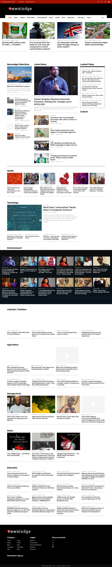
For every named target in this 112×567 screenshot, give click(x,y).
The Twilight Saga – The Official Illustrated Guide (18, 454)
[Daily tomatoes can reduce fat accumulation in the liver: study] (14, 178)
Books (8, 451)
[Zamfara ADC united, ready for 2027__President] (14, 30)
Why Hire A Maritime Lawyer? (18, 86)
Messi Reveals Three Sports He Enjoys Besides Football (42, 368)
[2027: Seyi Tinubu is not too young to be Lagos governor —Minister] (18, 404)
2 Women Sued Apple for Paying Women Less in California (69, 238)
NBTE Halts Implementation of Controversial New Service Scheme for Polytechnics (93, 510)
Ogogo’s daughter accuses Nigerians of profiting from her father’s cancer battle (27, 293)
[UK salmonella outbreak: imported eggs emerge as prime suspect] (69, 30)
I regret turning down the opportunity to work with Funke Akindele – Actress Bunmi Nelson (83, 272)
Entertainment (37, 96)
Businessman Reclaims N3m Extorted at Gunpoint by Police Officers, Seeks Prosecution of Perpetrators (22, 114)
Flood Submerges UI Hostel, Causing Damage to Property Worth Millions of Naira (23, 101)
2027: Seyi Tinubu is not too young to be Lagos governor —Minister (18, 418)
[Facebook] (98, 2)
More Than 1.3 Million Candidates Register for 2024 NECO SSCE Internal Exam (18, 499)
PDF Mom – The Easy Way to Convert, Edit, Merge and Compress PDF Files (51, 238)
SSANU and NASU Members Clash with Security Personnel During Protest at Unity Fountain (68, 510)
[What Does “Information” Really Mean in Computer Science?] (24, 218)
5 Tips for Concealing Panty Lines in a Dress (67, 333)
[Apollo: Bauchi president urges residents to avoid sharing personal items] (64, 178)
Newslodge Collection (12, 84)
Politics (3, 40)
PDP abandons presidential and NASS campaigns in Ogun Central (63, 144)
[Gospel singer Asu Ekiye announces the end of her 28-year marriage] (83, 282)
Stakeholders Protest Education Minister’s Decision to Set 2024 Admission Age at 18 (43, 510)
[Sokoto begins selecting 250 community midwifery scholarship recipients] (31, 178)
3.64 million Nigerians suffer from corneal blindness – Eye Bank (96, 189)
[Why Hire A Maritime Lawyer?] (19, 74)
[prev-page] (8, 517)
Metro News (32, 40)
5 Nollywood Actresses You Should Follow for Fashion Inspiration (91, 334)
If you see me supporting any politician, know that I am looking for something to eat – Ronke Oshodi (65, 272)
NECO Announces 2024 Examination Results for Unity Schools (68, 488)
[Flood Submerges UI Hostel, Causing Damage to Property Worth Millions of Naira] (10, 100)
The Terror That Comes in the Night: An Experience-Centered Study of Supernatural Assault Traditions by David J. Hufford (43, 456)
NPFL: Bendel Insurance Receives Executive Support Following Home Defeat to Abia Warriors (18, 370)
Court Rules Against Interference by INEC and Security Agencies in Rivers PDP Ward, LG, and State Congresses (93, 419)
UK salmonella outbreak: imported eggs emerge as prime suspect (68, 44)
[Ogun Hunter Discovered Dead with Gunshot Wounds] (43, 404)
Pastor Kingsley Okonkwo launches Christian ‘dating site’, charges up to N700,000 (52, 102)
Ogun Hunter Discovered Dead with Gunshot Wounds (43, 417)
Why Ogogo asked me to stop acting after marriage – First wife (46, 271)
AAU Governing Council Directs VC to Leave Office (18, 487)
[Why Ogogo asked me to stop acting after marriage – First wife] (46, 261)
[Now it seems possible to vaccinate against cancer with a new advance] (80, 178)
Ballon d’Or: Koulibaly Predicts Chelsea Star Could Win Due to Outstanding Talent (67, 369)
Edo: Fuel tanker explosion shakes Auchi (22, 136)
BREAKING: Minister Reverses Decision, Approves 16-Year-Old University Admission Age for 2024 (18, 510)
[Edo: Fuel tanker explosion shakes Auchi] (10, 136)
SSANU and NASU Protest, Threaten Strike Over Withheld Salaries (43, 488)
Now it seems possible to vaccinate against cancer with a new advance (80, 190)
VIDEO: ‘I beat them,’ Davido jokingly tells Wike (101, 291)
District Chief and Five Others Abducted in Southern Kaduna (22, 127)
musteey (8, 40)
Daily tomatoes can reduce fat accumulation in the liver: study (13, 190)
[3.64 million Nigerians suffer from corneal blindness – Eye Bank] (97, 178)
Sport (8, 365)
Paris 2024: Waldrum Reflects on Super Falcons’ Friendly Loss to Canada (68, 383)
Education (9, 471)
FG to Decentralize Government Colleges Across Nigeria (68, 474)
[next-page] (11, 517)
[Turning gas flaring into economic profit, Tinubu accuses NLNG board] (41, 158)
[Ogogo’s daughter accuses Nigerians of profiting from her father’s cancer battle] (28, 282)
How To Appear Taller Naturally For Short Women (18, 333)
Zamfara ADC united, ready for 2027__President (13, 43)
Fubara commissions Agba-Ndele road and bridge (96, 43)
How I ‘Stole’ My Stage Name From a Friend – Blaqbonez (100, 271)
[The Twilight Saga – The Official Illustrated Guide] (18, 441)
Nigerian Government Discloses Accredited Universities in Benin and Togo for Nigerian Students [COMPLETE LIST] (93, 476)
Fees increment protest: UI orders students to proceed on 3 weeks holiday (18, 475)
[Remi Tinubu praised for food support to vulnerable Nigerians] (41, 133)
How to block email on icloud (32, 237)
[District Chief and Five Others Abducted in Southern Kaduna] (10, 126)
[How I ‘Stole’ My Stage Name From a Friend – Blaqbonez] (101, 261)
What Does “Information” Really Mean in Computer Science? (59, 208)
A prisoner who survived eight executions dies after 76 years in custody (63, 119)
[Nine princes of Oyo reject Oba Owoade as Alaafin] (68, 404)
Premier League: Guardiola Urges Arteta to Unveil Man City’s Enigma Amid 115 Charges (18, 383)
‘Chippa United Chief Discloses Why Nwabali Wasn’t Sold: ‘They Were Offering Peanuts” (43, 383)
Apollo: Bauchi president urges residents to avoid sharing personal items (64, 190)
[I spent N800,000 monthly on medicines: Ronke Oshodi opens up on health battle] (46, 282)
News (86, 40)
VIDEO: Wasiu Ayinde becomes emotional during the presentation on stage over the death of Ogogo (10, 294)
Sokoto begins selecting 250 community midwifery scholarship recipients (31, 190)
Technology (46, 205)
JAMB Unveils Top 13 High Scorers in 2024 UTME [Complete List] (66, 499)
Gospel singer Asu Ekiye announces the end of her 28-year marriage (83, 292)
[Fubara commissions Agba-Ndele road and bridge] (97, 30)
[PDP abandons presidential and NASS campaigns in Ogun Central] (41, 145)
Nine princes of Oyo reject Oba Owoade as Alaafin (68, 417)
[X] (105, 2)
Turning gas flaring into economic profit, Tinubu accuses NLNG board (63, 158)
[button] (102, 17)
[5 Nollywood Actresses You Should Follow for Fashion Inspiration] (93, 320)
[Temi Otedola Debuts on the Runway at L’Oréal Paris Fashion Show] (43, 320)
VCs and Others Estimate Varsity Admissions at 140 (91, 498)
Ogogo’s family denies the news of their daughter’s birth (28, 271)
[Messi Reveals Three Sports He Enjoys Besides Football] (42, 355)
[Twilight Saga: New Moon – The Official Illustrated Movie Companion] (68, 441)
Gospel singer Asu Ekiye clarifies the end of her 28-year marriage (64, 292)
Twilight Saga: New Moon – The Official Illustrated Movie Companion (68, 455)
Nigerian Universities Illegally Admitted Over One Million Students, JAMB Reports (42, 499)
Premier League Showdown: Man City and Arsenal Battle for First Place (93, 383)
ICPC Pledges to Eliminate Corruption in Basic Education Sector (43, 475)
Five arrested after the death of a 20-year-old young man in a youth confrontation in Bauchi (40, 45)
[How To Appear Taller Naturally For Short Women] (18, 320)
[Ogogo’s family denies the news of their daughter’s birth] (28, 261)
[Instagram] (102, 2)
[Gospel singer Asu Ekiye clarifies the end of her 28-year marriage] (65, 282)
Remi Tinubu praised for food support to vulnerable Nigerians (63, 131)
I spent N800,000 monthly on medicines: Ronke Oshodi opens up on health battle (46, 293)
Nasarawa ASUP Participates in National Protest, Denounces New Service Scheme (93, 488)
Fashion (9, 330)
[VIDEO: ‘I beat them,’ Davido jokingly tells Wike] (101, 282)
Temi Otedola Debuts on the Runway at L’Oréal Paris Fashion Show (43, 334)
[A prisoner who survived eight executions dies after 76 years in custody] (41, 120)
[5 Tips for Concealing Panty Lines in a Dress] (68, 320)
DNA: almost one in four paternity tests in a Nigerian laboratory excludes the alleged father (47, 191)
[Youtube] (108, 2)
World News (59, 40)
